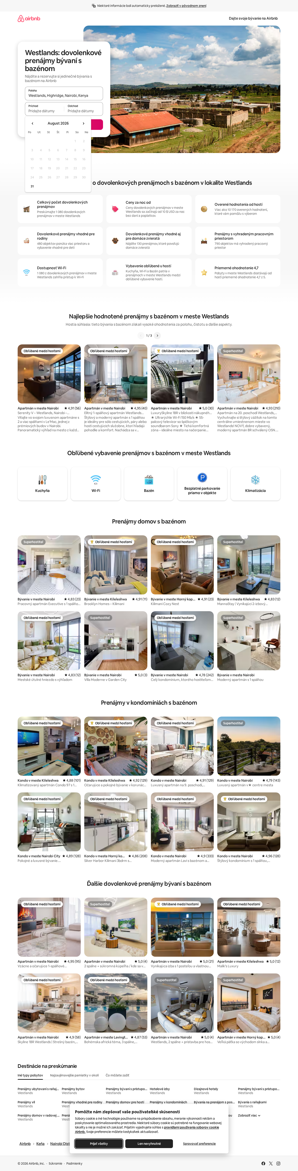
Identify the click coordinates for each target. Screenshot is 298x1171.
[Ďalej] (157, 335)
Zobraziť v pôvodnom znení (186, 6)
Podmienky (74, 1163)
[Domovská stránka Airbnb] (29, 18)
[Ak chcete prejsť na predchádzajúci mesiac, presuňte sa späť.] (32, 123)
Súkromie (55, 1163)
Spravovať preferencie (199, 1144)
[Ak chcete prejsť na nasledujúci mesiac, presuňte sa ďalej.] (83, 123)
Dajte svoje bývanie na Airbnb (253, 18)
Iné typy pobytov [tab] (30, 1075)
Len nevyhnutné (149, 1144)
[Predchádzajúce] (140, 335)
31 (32, 186)
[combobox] (63, 95)
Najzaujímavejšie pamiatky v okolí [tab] (74, 1075)
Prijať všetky (99, 1144)
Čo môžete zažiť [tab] (117, 1075)
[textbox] (44, 111)
